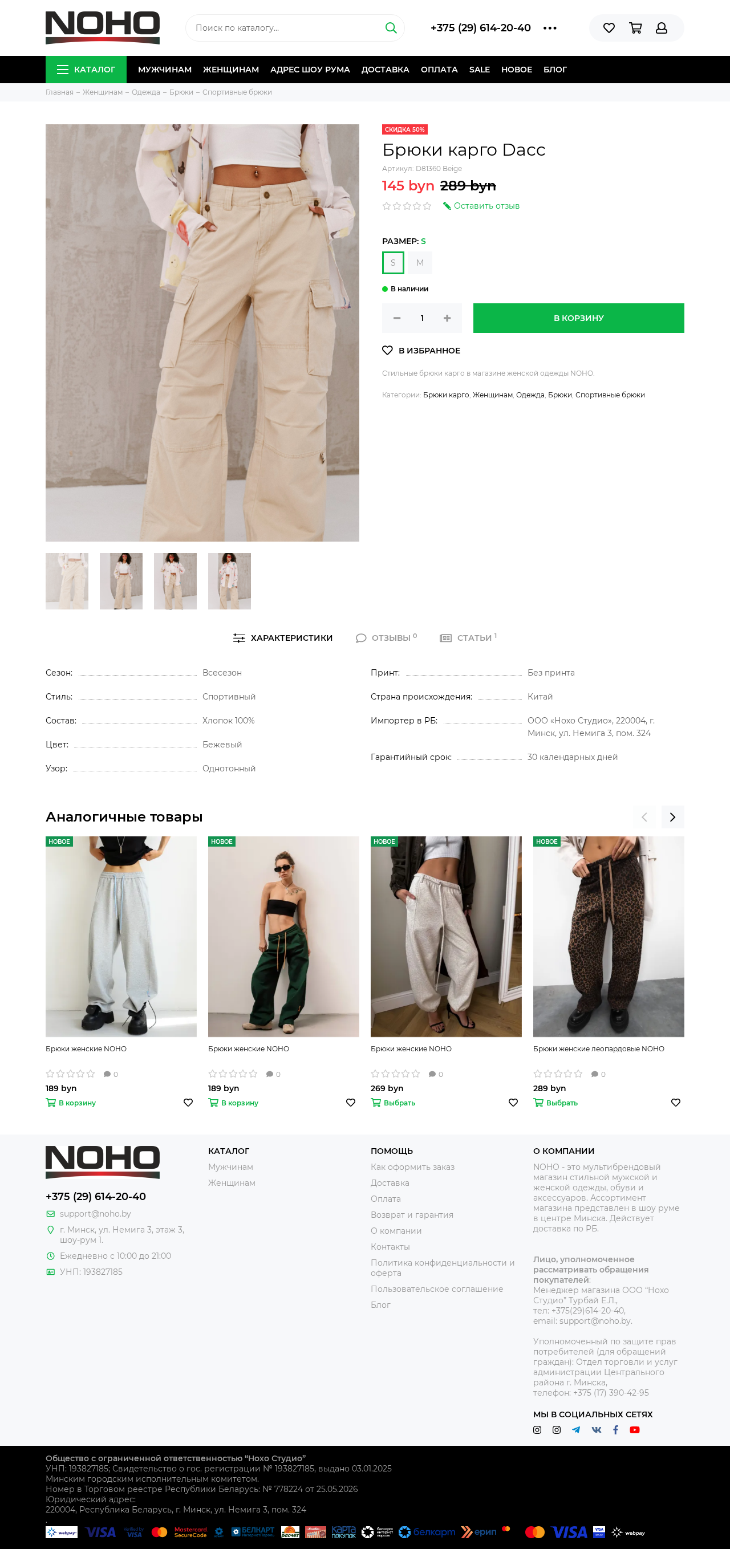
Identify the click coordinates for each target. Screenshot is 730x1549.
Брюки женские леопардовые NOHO (598, 1048)
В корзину (579, 318)
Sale (479, 69)
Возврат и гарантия (412, 1215)
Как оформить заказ (413, 1167)
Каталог (94, 69)
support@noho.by (95, 1214)
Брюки (560, 395)
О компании (396, 1231)
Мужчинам (165, 69)
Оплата (439, 69)
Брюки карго (446, 395)
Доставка (385, 69)
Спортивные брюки (610, 395)
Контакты (390, 1247)
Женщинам (231, 69)
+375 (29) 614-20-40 (481, 28)
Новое (516, 69)
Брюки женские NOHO (86, 1048)
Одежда (530, 395)
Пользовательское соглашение (437, 1289)
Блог (555, 69)
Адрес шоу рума (310, 69)
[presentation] (644, 817)
